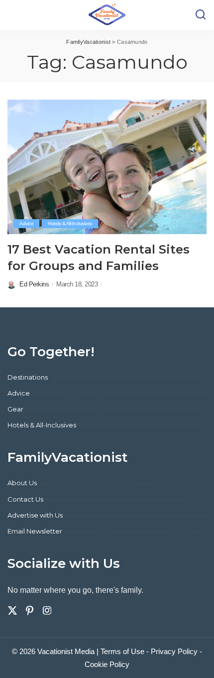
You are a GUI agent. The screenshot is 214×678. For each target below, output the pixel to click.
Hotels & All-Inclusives (70, 223)
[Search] (201, 15)
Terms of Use (122, 651)
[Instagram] (47, 611)
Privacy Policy (174, 651)
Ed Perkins (34, 284)
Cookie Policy (107, 664)
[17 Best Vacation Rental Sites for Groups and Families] (107, 167)
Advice (26, 223)
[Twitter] (12, 611)
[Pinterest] (30, 611)
